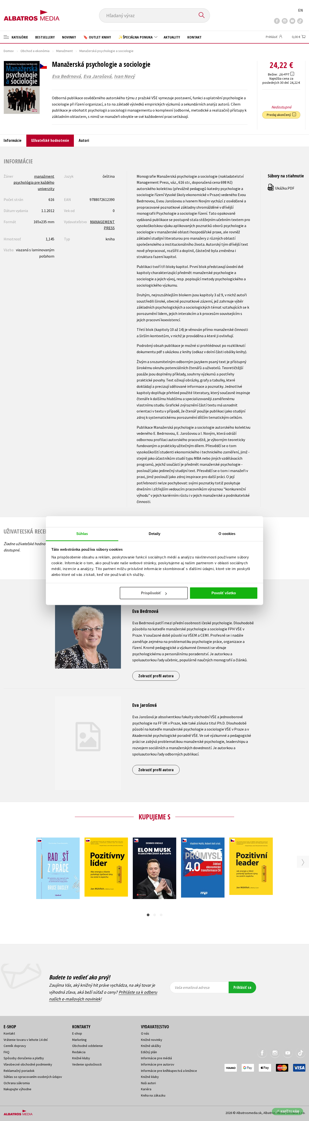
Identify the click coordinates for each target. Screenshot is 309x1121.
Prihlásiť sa (242, 987)
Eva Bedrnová (66, 76)
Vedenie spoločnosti (87, 1064)
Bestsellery (45, 37)
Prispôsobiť (151, 593)
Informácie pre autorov (157, 1064)
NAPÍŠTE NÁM (290, 1111)
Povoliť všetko (223, 593)
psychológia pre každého (34, 182)
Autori (84, 140)
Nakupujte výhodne (17, 1089)
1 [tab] (148, 915)
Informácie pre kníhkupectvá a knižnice (169, 1070)
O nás (145, 1033)
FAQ (6, 1052)
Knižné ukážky (151, 1046)
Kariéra (146, 1089)
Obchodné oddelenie (87, 1046)
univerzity (46, 188)
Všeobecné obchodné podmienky (28, 1064)
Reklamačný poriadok (19, 1070)
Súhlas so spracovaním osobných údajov (33, 1077)
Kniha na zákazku (153, 1095)
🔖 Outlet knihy (97, 37)
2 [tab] (154, 915)
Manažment (64, 51)
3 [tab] (161, 915)
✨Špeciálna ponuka (136, 37)
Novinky (69, 37)
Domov (9, 51)
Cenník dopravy (15, 1046)
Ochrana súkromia (17, 1083)
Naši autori (148, 1083)
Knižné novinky (151, 1039)
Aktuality (172, 37)
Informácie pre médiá (156, 1058)
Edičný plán (149, 1052)
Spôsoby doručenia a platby (24, 1058)
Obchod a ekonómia (35, 51)
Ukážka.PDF (281, 188)
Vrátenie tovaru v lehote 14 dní (26, 1039)
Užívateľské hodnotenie (50, 140)
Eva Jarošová (97, 76)
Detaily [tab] (155, 534)
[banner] (32, 11)
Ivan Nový (124, 76)
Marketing (79, 1039)
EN (300, 10)
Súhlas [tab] (82, 534)
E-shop (77, 1033)
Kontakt (194, 37)
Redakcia (78, 1052)
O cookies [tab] (227, 534)
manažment (44, 176)
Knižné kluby (81, 1058)
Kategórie (19, 37)
